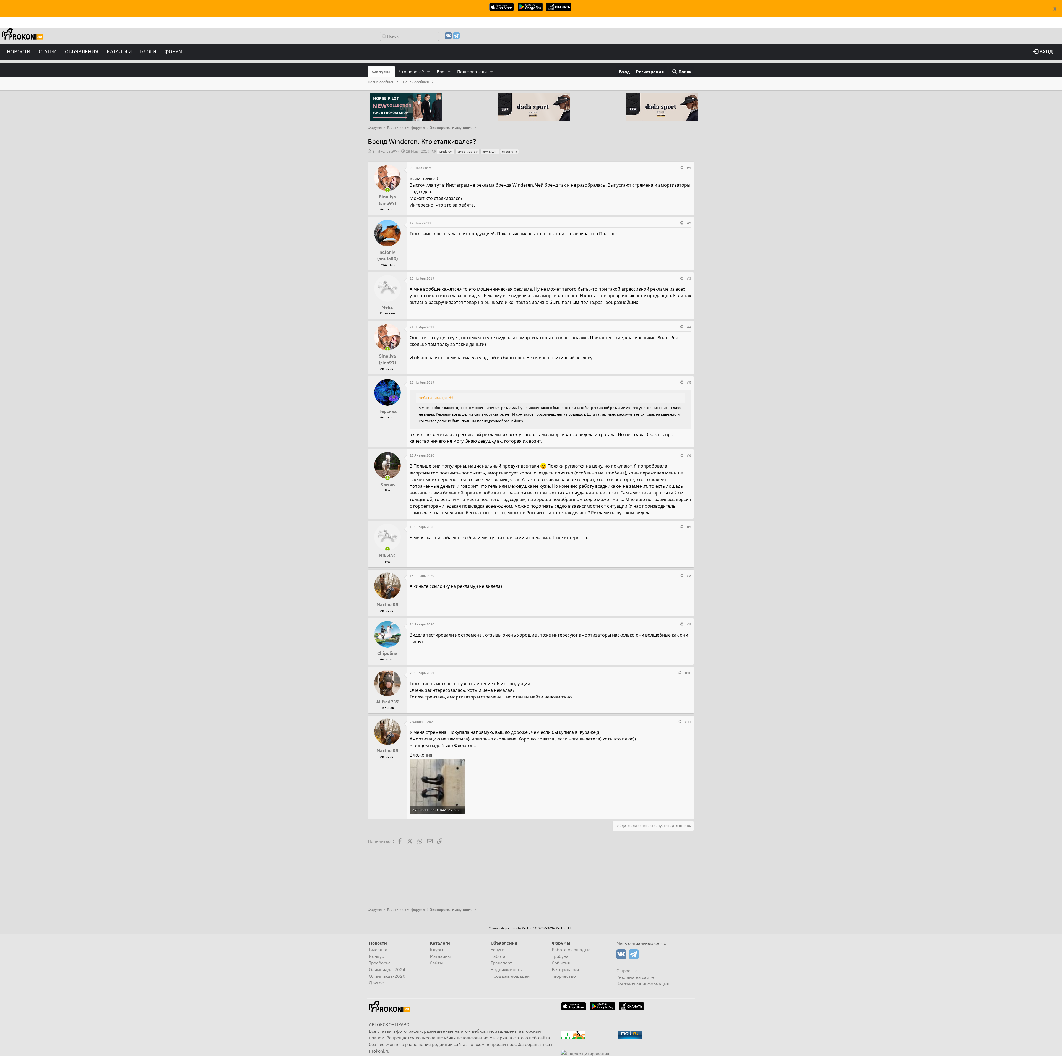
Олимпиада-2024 (387, 969)
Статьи (48, 51)
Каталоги (119, 51)
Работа (498, 956)
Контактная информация (642, 984)
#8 (689, 575)
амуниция (489, 151)
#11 (688, 721)
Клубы (436, 949)
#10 (688, 673)
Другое (376, 982)
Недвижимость (506, 969)
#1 (689, 168)
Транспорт (501, 963)
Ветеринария (565, 969)
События (561, 963)
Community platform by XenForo (531, 928)
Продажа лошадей (510, 976)
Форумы (381, 71)
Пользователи (472, 71)
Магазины (440, 956)
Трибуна (560, 956)
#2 (689, 223)
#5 (689, 382)
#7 (689, 527)
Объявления (81, 51)
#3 (689, 278)
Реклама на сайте (635, 977)
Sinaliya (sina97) (385, 151)
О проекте (627, 970)
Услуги (497, 949)
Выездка (378, 949)
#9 (689, 624)
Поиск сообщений (418, 82)
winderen (446, 151)
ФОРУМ (174, 51)
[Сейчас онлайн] (387, 190)
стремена (509, 151)
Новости (18, 51)
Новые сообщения (383, 82)
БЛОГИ (148, 51)
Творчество (564, 976)
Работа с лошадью (571, 949)
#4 (689, 327)
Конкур (376, 956)
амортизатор (467, 151)
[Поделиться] (681, 168)
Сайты (436, 963)
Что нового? (411, 71)
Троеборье (380, 963)
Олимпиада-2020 (387, 976)
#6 (689, 455)
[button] (429, 71)
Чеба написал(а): (433, 397)
